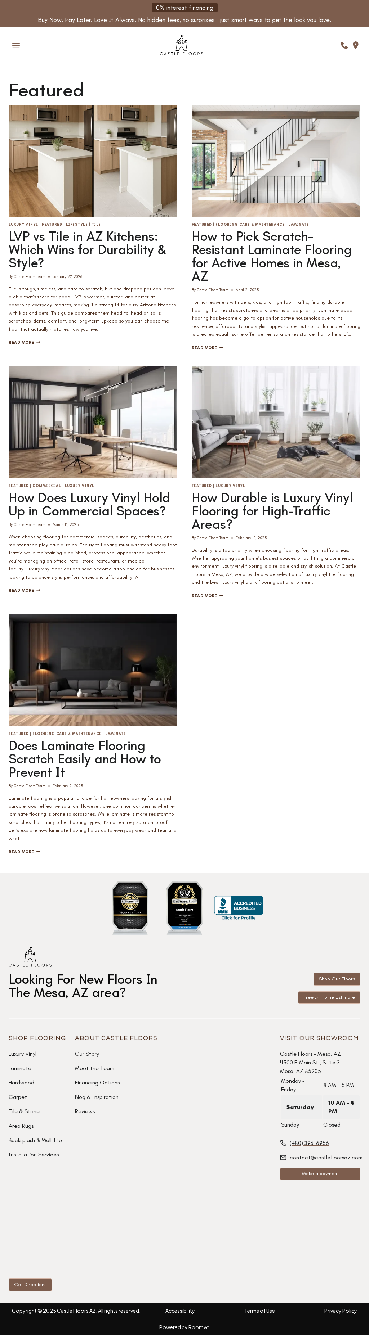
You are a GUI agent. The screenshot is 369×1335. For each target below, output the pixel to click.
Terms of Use (259, 1310)
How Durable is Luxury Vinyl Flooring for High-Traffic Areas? (272, 511)
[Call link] (344, 45)
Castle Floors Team (29, 276)
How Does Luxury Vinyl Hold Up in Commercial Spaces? (89, 504)
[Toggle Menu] (16, 45)
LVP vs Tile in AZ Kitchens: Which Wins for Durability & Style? (87, 249)
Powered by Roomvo (184, 1327)
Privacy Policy (340, 1310)
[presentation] (93, 161)
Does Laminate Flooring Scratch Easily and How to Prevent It (85, 759)
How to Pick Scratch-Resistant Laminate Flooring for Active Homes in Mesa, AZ (272, 256)
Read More (24, 342)
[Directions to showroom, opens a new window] (355, 45)
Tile (96, 224)
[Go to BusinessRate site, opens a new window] (130, 908)
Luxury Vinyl (23, 224)
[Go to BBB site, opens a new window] (238, 908)
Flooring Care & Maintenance (249, 224)
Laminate (298, 224)
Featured (52, 224)
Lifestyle (77, 224)
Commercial (46, 486)
